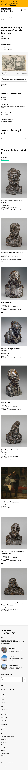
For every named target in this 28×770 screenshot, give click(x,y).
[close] (26, 2)
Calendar (3, 712)
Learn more (13, 5)
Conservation (4, 745)
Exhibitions (3, 720)
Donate (3, 727)
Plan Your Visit (4, 709)
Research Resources (6, 139)
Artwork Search (5, 739)
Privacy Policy (3, 766)
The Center (4, 742)
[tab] (5, 159)
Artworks (7, 17)
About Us (3, 697)
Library (3, 747)
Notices (2, 764)
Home (2, 17)
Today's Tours (4, 714)
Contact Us (3, 702)
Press (2, 699)
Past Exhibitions (5, 753)
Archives (3, 750)
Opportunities (4, 730)
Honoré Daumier (5, 48)
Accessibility (4, 717)
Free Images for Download (7, 736)
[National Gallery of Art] (14, 631)
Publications (4, 756)
